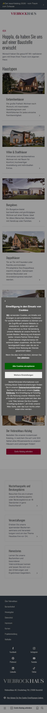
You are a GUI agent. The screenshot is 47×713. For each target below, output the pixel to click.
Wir (8, 315)
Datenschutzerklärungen (30, 387)
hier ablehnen (23, 357)
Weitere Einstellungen (23, 375)
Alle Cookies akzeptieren (24, 366)
